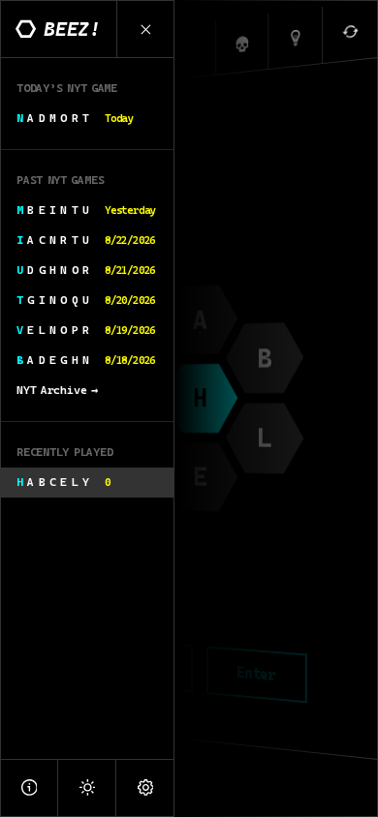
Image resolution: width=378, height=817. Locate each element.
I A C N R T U (85, 240)
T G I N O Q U (85, 300)
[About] (29, 787)
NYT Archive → (57, 390)
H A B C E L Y (63, 482)
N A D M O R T (74, 118)
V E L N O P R (85, 330)
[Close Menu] (145, 29)
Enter (256, 674)
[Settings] (145, 787)
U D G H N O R (85, 270)
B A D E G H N (85, 360)
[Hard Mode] (241, 44)
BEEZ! (72, 29)
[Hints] (295, 38)
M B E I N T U (85, 210)
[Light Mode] (87, 787)
